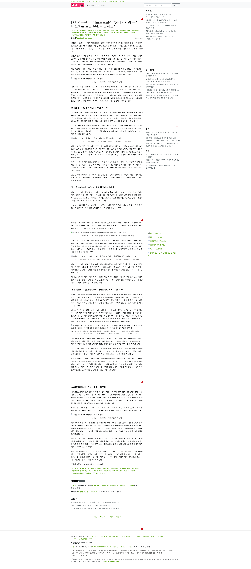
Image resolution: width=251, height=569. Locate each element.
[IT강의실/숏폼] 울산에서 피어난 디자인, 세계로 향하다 (90, 505)
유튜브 (83, 1)
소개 (91, 536)
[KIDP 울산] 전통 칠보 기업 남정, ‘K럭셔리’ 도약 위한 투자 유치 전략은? (96, 508)
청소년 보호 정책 (157, 536)
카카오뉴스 (122, 1)
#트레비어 (88, 35)
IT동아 (73, 485)
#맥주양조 (106, 30)
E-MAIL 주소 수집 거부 (79, 539)
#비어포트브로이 (125, 30)
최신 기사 (150, 70)
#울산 (91, 32)
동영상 (103, 5)
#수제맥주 (135, 30)
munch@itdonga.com (111, 562)
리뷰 (92, 5)
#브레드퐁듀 (114, 30)
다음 (118, 517)
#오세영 (84, 32)
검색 (177, 5)
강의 (97, 5)
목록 (111, 517)
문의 (96, 536)
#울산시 (126, 32)
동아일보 (73, 1)
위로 (103, 517)
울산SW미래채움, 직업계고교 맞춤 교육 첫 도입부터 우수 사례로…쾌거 (96, 502)
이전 (95, 517)
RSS (90, 539)
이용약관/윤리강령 (127, 536)
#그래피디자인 (81, 30)
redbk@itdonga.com (85, 38)
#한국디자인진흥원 (99, 35)
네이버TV (89, 1)
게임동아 (79, 1)
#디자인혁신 (92, 30)
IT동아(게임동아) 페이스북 (87, 492)
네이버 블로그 (108, 1)
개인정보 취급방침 (142, 536)
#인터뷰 (133, 32)
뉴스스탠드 (115, 1)
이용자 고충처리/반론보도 (109, 536)
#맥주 (99, 30)
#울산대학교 (98, 32)
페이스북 (95, 1)
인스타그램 (101, 1)
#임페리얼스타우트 (78, 35)
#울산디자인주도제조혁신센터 (113, 32)
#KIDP (74, 30)
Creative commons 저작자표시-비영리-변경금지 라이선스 (113, 485)
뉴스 (88, 5)
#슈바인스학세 (76, 32)
